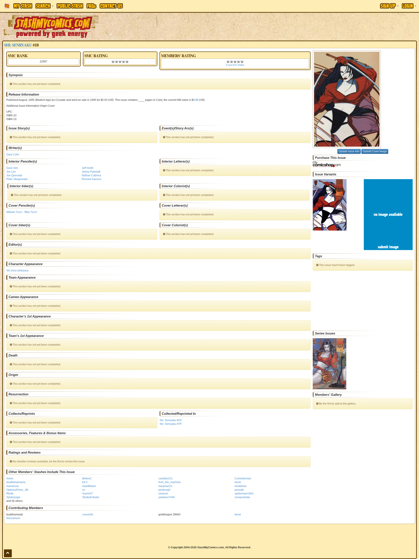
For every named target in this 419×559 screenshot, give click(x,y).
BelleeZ (86, 478)
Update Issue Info (349, 151)
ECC (85, 482)
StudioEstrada (90, 497)
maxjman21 (165, 486)
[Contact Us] (111, 6)
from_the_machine (169, 482)
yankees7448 (166, 497)
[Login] (409, 6)
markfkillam (89, 486)
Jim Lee (11, 171)
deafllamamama (16, 482)
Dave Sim (12, 168)
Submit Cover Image (375, 151)
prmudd (239, 489)
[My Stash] (23, 6)
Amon (9, 478)
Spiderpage (13, 497)
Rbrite (10, 493)
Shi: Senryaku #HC (171, 420)
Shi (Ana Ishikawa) (17, 270)
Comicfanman (243, 478)
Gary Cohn (12, 154)
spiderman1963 (244, 493)
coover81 (87, 514)
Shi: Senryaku (18, 45)
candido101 (165, 478)
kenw (238, 482)
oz (83, 489)
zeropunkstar (242, 497)
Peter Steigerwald (16, 179)
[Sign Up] (389, 6)
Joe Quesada (14, 175)
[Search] (44, 6)
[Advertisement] (295, 26)
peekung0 (164, 489)
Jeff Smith (87, 168)
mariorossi (12, 486)
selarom (163, 493)
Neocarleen (13, 518)
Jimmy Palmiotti (91, 171)
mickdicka (240, 486)
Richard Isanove (91, 179)
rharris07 (87, 493)
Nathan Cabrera (91, 175)
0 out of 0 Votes (235, 65)
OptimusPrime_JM (17, 489)
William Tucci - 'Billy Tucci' (21, 212)
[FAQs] (91, 6)
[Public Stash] (70, 6)
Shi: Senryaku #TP (171, 423)
